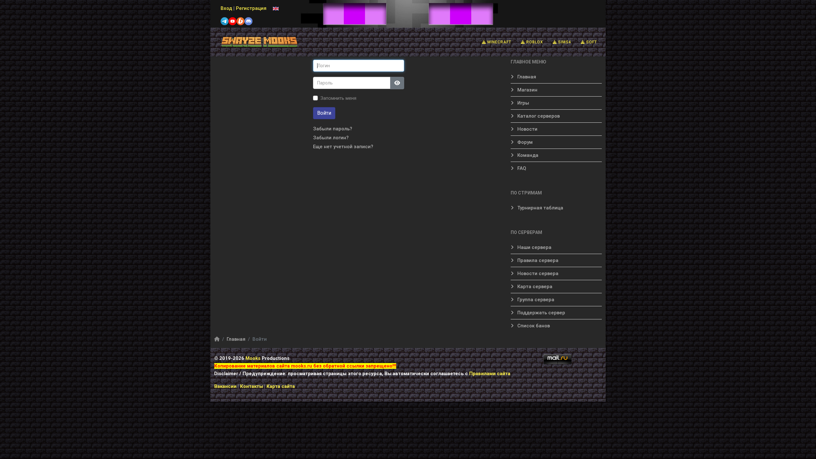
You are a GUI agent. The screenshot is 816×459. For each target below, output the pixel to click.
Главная (526, 77)
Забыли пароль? (332, 129)
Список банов (533, 326)
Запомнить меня (338, 98)
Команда (527, 155)
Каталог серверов (538, 116)
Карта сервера (534, 286)
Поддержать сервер (540, 313)
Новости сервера (537, 273)
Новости (526, 129)
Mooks (252, 358)
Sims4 (564, 42)
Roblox (534, 42)
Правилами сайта (489, 373)
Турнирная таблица (539, 208)
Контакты (252, 386)
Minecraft (498, 42)
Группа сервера (535, 299)
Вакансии (225, 386)
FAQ (521, 168)
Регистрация (251, 8)
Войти (324, 113)
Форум (524, 142)
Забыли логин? (331, 138)
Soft (591, 42)
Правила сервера (537, 260)
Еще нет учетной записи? (343, 146)
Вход (226, 8)
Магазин (526, 90)
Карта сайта (280, 386)
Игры (522, 103)
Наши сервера (533, 247)
